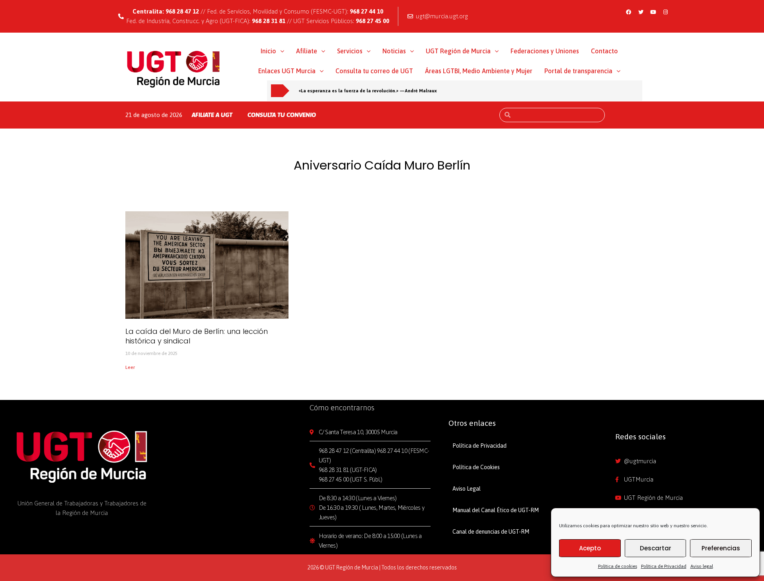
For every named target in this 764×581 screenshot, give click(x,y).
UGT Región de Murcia (458, 51)
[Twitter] (641, 12)
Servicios (350, 51)
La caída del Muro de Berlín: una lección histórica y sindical (196, 335)
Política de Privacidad (663, 566)
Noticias (394, 51)
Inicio (268, 51)
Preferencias (721, 548)
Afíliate (306, 51)
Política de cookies (617, 566)
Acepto (590, 548)
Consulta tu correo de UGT (374, 70)
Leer (130, 367)
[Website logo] (174, 69)
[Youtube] (653, 12)
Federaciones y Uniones (545, 51)
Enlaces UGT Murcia (287, 70)
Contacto (604, 51)
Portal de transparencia (578, 70)
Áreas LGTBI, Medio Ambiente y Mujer (478, 70)
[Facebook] (629, 12)
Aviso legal (701, 566)
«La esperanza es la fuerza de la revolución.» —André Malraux (368, 90)
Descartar (655, 548)
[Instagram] (666, 12)
